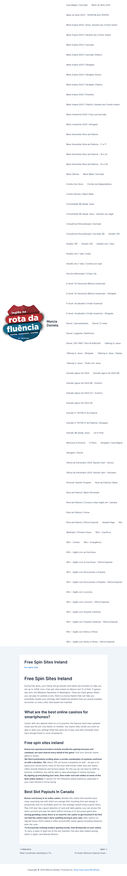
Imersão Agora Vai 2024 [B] (106, 373)
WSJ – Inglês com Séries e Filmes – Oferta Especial (90, 641)
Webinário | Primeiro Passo (79, 532)
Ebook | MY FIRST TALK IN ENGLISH (83, 343)
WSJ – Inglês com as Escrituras (81, 552)
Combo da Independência (99, 184)
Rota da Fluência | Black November (82, 492)
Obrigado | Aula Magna (111, 442)
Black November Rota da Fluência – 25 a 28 (87, 164)
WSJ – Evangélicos (92, 542)
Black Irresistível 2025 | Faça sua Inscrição (86, 114)
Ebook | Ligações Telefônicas (80, 333)
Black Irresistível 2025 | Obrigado (82, 124)
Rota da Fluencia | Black (106, 482)
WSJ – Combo (73, 542)
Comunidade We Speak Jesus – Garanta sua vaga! (89, 214)
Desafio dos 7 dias (105, 244)
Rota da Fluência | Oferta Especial (82, 522)
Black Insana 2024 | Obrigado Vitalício (84, 84)
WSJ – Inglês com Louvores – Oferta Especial (87, 602)
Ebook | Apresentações (77, 323)
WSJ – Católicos (103, 532)
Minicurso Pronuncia (75, 442)
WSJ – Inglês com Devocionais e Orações (85, 572)
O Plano (93, 442)
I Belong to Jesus (113, 343)
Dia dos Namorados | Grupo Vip (81, 273)
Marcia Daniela (52, 323)
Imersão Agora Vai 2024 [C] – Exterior (84, 393)
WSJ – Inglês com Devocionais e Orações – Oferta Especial (94, 582)
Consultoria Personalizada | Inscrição (83, 224)
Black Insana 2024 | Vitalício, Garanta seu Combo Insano (93, 104)
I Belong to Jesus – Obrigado (80, 353)
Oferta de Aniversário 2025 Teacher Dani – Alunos (90, 462)
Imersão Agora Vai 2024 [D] (79, 403)
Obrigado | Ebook (74, 452)
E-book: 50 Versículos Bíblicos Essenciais (85, 283)
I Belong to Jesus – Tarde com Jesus (83, 363)
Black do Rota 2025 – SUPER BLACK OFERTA (87, 15)
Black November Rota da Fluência (82, 134)
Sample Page (108, 522)
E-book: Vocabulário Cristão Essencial (84, 303)
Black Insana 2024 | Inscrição (80, 45)
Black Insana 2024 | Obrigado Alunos (83, 74)
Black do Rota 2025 (101, 5)
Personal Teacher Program (78, 482)
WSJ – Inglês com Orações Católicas (83, 612)
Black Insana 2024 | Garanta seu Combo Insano (88, 35)
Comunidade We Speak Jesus (80, 204)
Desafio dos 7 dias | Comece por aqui (84, 263)
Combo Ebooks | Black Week (80, 194)
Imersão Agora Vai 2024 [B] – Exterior (84, 383)
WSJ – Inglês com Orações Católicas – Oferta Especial (92, 622)
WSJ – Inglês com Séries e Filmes (82, 632)
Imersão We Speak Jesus (78, 433)
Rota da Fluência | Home (77, 512)
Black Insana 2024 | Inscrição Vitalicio (84, 54)
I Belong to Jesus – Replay (109, 353)
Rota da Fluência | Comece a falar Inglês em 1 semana (91, 502)
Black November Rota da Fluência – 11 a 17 (86, 144)
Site (120, 522)
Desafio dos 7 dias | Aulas (78, 253)
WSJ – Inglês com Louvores (79, 592)
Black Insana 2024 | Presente (80, 94)
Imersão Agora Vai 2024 (77, 373)
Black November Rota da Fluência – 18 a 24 (86, 154)
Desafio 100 (114, 234)
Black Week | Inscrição (93, 174)
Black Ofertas (72, 174)
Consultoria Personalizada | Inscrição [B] (85, 234)
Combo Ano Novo (74, 184)
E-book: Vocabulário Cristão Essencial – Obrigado (89, 313)
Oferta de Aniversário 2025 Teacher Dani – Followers (91, 472)
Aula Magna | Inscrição (77, 5)
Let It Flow (99, 433)
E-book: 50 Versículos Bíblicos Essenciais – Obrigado (91, 293)
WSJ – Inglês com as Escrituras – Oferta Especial (89, 562)
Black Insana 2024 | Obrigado (80, 64)
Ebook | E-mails (99, 323)
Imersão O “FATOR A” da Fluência (81, 413)
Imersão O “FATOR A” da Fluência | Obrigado (87, 423)
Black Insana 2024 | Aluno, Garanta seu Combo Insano (91, 25)
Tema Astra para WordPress (86, 870)
